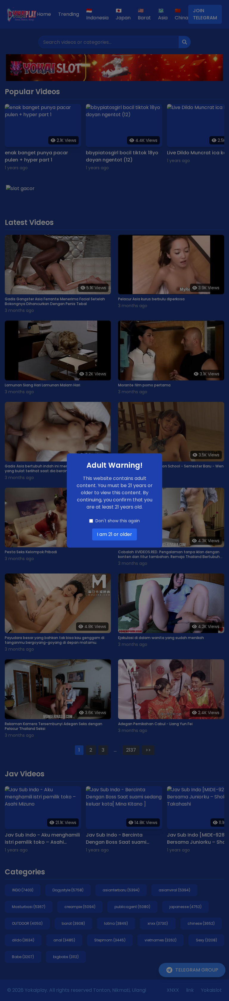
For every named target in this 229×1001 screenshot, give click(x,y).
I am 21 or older (114, 534)
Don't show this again (117, 521)
